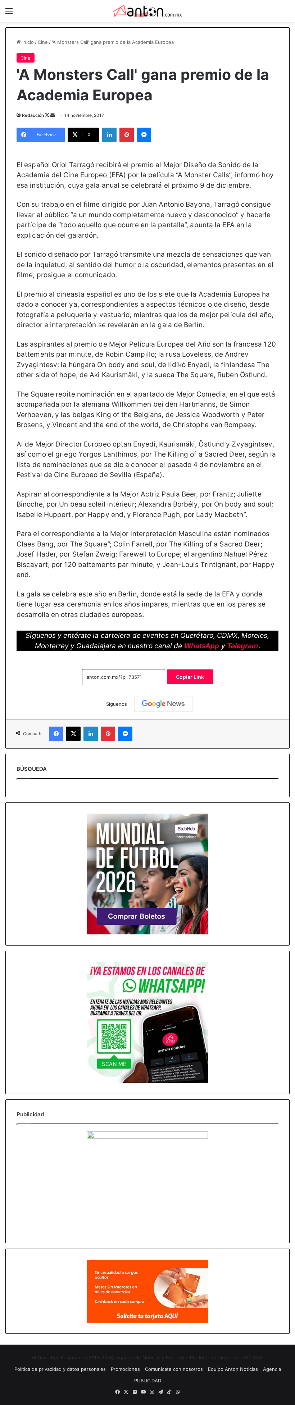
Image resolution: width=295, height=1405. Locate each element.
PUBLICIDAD (147, 1380)
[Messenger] (144, 135)
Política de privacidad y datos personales (60, 1369)
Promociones (125, 1369)
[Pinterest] (126, 135)
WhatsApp (201, 646)
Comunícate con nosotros (174, 1369)
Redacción (33, 115)
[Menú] (9, 13)
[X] (73, 734)
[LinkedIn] (109, 135)
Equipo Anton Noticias (233, 1369)
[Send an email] (52, 115)
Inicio (27, 42)
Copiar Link (190, 677)
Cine (43, 42)
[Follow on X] (47, 115)
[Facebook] (56, 734)
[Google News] (163, 704)
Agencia (272, 1369)
